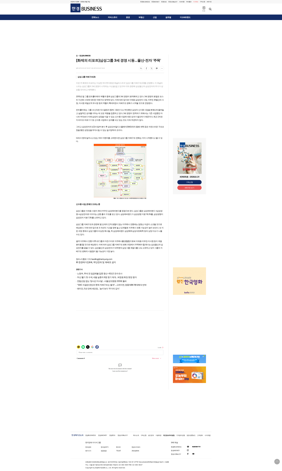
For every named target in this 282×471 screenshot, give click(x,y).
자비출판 (188, 2)
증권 (128, 17)
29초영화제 (135, 451)
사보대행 (181, 2)
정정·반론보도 (191, 435)
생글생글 (104, 451)
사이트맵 (207, 435)
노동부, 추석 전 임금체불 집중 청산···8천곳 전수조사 (99, 273)
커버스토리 (112, 17)
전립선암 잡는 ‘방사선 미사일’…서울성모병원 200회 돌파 (101, 281)
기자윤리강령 (180, 435)
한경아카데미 (136, 447)
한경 (145, 2)
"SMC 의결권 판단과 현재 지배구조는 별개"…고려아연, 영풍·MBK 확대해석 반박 (111, 285)
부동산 (141, 17)
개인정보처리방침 (168, 435)
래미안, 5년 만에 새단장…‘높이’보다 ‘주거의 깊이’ (98, 288)
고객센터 (200, 435)
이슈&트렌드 (185, 17)
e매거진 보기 (189, 188)
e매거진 (209, 2)
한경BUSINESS (85, 56)
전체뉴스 (95, 17)
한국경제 (88, 447)
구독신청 (202, 2)
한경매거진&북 (74, 2)
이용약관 (158, 435)
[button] (203, 9)
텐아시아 (88, 451)
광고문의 (151, 435)
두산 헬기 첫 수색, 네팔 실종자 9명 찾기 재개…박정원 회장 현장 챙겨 (107, 277)
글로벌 (168, 17)
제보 (195, 2)
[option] (189, 278)
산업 (155, 17)
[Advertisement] (141, 37)
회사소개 (136, 435)
